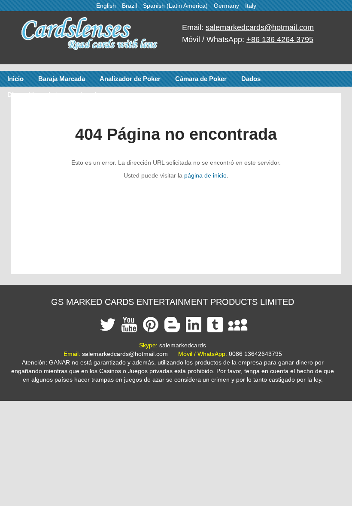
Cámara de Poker (201, 78)
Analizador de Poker (130, 78)
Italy (250, 5)
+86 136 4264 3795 (279, 39)
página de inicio (205, 175)
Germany (226, 5)
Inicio (15, 78)
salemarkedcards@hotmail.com (260, 27)
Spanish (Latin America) (175, 5)
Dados (251, 78)
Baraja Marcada (61, 78)
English (106, 5)
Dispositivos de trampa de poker (55, 94)
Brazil (129, 5)
